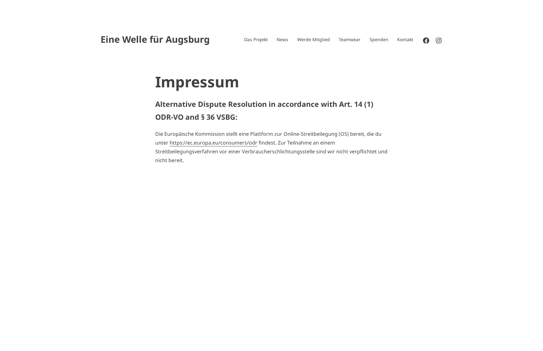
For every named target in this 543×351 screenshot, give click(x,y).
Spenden (379, 39)
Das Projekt (256, 39)
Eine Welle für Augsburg (155, 39)
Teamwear (349, 39)
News (282, 39)
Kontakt (405, 39)
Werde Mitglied (313, 39)
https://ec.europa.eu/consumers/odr (213, 142)
